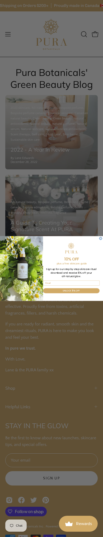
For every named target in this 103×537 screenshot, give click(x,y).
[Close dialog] (100, 238)
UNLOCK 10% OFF (71, 290)
